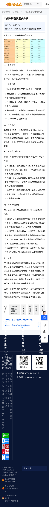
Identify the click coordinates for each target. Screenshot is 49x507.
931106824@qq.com (33, 377)
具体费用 (23, 310)
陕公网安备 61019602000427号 (11, 488)
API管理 (3, 400)
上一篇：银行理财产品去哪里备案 (18, 319)
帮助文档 (6, 12)
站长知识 (16, 12)
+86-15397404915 (32, 373)
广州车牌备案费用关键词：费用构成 (13, 310)
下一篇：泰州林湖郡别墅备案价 (17, 325)
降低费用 (36, 310)
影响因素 (30, 310)
